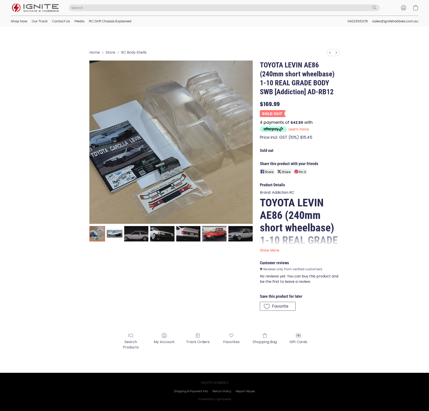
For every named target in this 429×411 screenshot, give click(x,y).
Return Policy (221, 391)
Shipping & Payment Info (191, 391)
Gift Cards (298, 341)
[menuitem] (330, 52)
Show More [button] (269, 250)
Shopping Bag (265, 341)
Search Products (131, 344)
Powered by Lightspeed (214, 399)
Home (94, 52)
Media (79, 21)
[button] (35, 7)
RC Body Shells (134, 52)
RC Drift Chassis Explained (110, 21)
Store (110, 52)
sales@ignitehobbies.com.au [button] (395, 21)
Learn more (298, 129)
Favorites (231, 341)
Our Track (40, 21)
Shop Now (19, 21)
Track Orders (198, 341)
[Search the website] (374, 7)
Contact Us (61, 21)
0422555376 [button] (358, 21)
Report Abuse (245, 391)
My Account (164, 341)
